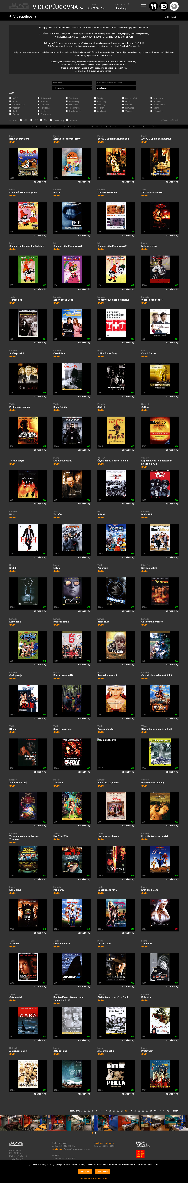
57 (105, 1111)
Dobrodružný (131, 98)
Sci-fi (15, 111)
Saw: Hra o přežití (62, 729)
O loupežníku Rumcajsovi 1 (24, 192)
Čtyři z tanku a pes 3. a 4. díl (156, 729)
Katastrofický (18, 104)
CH (69, 126)
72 (168, 1111)
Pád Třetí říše (60, 836)
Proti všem (147, 1051)
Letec (56, 568)
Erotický (44, 101)
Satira (156, 108)
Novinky (73, 120)
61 (122, 1111)
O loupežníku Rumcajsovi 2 (112, 246)
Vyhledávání (171, 17)
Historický (101, 101)
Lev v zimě (15, 889)
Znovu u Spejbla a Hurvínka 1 (157, 138)
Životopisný (46, 114)
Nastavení (85, 1171)
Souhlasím (103, 1171)
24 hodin (14, 943)
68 (151, 1111)
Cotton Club (104, 943)
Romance (129, 108)
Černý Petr (59, 353)
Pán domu (58, 889)
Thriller (44, 111)
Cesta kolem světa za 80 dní (156, 675)
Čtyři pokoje (15, 675)
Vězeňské (158, 111)
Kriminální (73, 104)
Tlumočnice (15, 299)
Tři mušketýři (16, 460)
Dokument (158, 98)
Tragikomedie (75, 111)
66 (143, 1111)
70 (159, 1111)
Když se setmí (149, 568)
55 (97, 1111)
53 (89, 1111)
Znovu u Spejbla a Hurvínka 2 (113, 138)
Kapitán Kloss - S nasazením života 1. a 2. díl (68, 999)
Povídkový (45, 108)
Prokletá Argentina (19, 407)
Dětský (100, 98)
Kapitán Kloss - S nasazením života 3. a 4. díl (156, 462)
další (175, 1111)
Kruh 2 (13, 568)
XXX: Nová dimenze (152, 192)
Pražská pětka (61, 621)
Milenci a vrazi (149, 246)
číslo (154, 126)
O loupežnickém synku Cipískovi (26, 246)
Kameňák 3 (15, 621)
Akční (15, 98)
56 (101, 1111)
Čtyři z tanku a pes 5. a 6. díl (112, 460)
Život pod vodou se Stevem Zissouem (24, 838)
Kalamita (146, 997)
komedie (109, 71)
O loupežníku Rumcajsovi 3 (68, 246)
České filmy (59, 120)
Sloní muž (146, 943)
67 (147, 1111)
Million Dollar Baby (107, 353)
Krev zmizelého (149, 889)
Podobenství (159, 104)
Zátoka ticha (60, 1051)
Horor (128, 101)
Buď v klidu (147, 514)
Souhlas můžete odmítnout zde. (94, 1178)
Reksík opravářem (19, 138)
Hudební (157, 101)
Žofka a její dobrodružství (67, 138)
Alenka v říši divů (18, 782)
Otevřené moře (61, 943)
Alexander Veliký (18, 1051)
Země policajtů (105, 729)
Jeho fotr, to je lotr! (108, 782)
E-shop (121, 8)
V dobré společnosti (152, 299)
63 (131, 1111)
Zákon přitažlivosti (63, 299)
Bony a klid (103, 621)
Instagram (109, 1143)
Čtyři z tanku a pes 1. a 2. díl (112, 997)
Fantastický (74, 101)
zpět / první (74, 1111)
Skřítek (101, 407)
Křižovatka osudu (62, 460)
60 (118, 1111)
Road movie (74, 108)
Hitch (12, 514)
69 (155, 1111)
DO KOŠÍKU (38, 182)
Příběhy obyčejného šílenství (113, 299)
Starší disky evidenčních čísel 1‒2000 (78, 68)
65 (139, 1111)
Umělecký (101, 111)
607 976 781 (96, 8)
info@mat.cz (57, 1149)
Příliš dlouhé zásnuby (152, 782)
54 (93, 1111)
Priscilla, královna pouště (154, 836)
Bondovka (73, 98)
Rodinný (100, 108)
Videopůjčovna (23, 16)
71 (164, 1111)
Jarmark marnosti (107, 675)
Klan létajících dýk (63, 675)
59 (114, 1111)
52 (85, 1111)
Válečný (129, 111)
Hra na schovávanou (108, 836)
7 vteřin (57, 514)
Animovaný (46, 98)
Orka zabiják (16, 997)
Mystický (101, 104)
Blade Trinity (60, 407)
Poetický (16, 108)
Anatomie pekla (105, 1051)
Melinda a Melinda (107, 192)
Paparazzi (102, 568)
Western (16, 114)
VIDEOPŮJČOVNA (55, 7)
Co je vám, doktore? (152, 621)
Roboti (101, 514)
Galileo (145, 407)
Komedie (45, 104)
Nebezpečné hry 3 (107, 889)
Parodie (128, 104)
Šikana (12, 729)
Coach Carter (148, 353)
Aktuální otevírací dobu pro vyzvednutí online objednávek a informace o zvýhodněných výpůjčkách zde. (94, 46)
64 (135, 1111)
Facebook (98, 1143)
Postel (56, 192)
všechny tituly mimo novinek (113, 65)
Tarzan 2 (58, 782)
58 (110, 1111)
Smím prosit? (16, 353)
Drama (15, 101)
